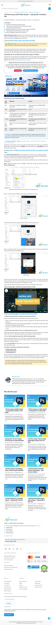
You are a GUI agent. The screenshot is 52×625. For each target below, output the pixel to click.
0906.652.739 (9, 529)
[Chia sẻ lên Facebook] (37, 369)
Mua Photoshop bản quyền (30, 70)
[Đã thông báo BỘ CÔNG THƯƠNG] (33, 569)
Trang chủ (6, 12)
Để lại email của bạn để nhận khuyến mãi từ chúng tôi (15, 596)
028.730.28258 (9, 531)
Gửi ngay (8, 603)
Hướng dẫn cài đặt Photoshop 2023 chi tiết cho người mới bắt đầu (20, 29)
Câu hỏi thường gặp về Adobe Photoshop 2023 (16, 32)
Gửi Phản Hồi (8, 614)
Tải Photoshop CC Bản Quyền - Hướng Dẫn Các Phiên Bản (37, 410)
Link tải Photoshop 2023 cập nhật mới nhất (15, 24)
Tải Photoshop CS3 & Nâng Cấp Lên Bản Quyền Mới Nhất (14, 469)
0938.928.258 (9, 527)
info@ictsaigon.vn (10, 532)
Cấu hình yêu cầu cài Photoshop (13, 27)
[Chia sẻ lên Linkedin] (45, 369)
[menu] (2, 5)
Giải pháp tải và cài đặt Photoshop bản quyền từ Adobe (19, 26)
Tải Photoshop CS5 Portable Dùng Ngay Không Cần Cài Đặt (37, 440)
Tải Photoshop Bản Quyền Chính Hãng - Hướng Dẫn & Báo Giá (36, 500)
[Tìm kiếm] (49, 8)
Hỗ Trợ (11, 12)
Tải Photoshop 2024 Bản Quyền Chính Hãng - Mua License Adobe (36, 470)
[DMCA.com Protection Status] (44, 569)
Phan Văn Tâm (15, 376)
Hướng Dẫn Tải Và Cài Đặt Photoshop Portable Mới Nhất (14, 439)
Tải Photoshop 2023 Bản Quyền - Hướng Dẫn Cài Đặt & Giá (26, 12)
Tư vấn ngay (18, 70)
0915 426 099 (10, 541)
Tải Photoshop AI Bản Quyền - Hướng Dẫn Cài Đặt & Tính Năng (14, 410)
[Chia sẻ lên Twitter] (41, 369)
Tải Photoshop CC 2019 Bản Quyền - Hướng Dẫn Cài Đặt (14, 499)
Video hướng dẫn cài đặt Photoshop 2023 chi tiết (17, 30)
